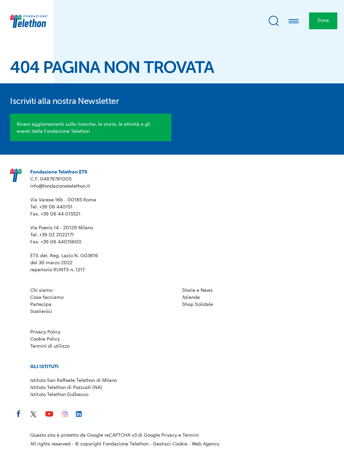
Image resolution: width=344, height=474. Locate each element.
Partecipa (40, 304)
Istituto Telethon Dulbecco (59, 394)
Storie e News (197, 290)
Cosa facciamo (46, 297)
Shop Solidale (197, 304)
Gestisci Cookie (170, 443)
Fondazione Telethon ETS (58, 171)
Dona (323, 20)
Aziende (191, 297)
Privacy (169, 435)
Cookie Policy (45, 339)
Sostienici (41, 311)
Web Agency (205, 443)
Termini (190, 435)
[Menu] (294, 20)
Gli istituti (44, 366)
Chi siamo (41, 290)
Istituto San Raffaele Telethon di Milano (73, 380)
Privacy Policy (45, 331)
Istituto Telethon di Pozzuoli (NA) (66, 387)
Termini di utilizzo (50, 346)
